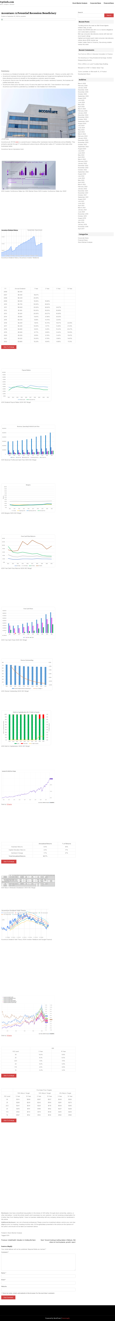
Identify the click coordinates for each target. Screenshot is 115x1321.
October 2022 (82, 170)
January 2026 (82, 88)
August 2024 (82, 123)
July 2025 (81, 100)
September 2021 (83, 197)
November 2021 (83, 193)
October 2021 (82, 195)
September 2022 (83, 172)
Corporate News (95, 3)
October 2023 (82, 144)
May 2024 (81, 130)
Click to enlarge (9, 347)
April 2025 (81, 106)
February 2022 (82, 186)
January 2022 (82, 189)
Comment (5, 1252)
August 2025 (82, 98)
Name (3, 1273)
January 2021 (82, 210)
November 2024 (83, 117)
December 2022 (83, 165)
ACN (16, 142)
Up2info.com (7, 2)
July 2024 (81, 125)
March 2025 (82, 109)
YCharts (9, 804)
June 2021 (81, 203)
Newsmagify (66, 1318)
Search (80, 12)
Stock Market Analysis (79, 3)
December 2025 (83, 90)
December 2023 (83, 140)
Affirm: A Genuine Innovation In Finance (100, 54)
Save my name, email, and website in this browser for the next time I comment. (29, 1293)
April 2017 (81, 229)
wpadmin (23, 16)
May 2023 (81, 155)
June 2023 (81, 153)
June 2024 (81, 128)
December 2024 (83, 115)
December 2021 (83, 191)
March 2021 (82, 207)
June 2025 (81, 102)
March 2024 (82, 134)
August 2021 (82, 199)
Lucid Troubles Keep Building (98, 64)
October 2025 (82, 94)
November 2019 (83, 214)
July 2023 (81, 151)
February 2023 (82, 161)
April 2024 (81, 132)
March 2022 (82, 184)
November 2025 (83, 92)
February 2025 (82, 111)
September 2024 (83, 121)
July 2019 (81, 220)
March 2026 (82, 83)
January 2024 (82, 138)
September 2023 (83, 146)
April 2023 (81, 157)
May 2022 (81, 180)
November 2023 (83, 142)
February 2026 (82, 85)
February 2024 (83, 136)
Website (4, 1286)
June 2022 (81, 178)
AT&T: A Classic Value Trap (95, 68)
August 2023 (82, 149)
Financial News (109, 3)
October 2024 (82, 119)
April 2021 (81, 205)
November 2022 (83, 167)
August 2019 (82, 218)
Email (3, 1280)
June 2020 (81, 212)
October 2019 (82, 216)
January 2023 (82, 163)
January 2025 (82, 113)
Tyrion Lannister (83, 71)
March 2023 (82, 159)
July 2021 (81, 201)
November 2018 (83, 226)
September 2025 (83, 96)
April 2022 (81, 182)
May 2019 (81, 222)
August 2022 (82, 174)
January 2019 (82, 224)
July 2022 (81, 176)
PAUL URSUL (82, 64)
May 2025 (81, 104)
